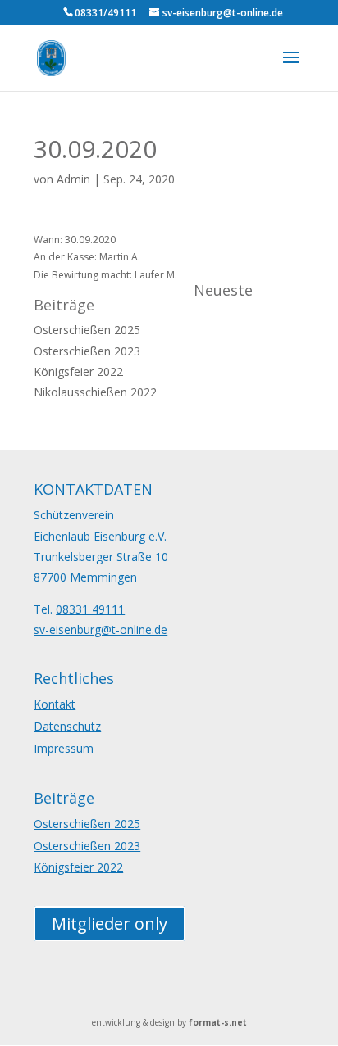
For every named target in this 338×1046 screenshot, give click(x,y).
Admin (73, 179)
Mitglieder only (109, 923)
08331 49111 (90, 609)
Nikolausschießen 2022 (95, 392)
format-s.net (218, 1022)
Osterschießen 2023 (87, 351)
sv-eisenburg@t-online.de (100, 629)
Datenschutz (67, 726)
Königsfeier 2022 (78, 371)
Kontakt (54, 704)
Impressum (64, 748)
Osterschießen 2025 (87, 329)
